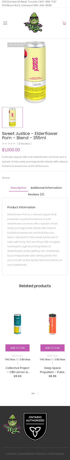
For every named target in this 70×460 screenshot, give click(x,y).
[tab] (18, 188)
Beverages (17, 355)
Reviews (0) (36, 194)
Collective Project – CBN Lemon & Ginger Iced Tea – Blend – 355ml (17, 374)
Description (18, 188)
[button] (33, 393)
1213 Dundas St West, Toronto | (20, 1)
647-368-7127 (47, 1)
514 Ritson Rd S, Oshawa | (17, 5)
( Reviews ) (24, 144)
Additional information (46, 188)
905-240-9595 (42, 5)
